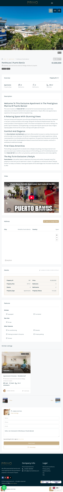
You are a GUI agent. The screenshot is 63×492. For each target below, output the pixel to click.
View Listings (14, 413)
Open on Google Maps (51, 221)
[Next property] (57, 400)
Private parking (39, 334)
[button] (54, 59)
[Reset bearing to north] (57, 240)
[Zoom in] (57, 235)
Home (5, 59)
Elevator (37, 330)
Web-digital (14, 483)
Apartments (11, 59)
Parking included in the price (16, 334)
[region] (31, 247)
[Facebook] (3, 478)
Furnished (38, 314)
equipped (10, 314)
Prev (11, 400)
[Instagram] (5, 478)
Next (59, 30)
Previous (3, 30)
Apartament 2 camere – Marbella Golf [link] (14, 376)
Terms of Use (21, 439)
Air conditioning (12, 330)
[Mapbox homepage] (8, 260)
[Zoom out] (57, 237)
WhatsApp (32, 447)
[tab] (51, 11)
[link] (16, 362)
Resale (8, 68)
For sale (4, 68)
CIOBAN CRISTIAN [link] (10, 390)
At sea (9, 322)
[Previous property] (5, 400)
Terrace (10, 338)
